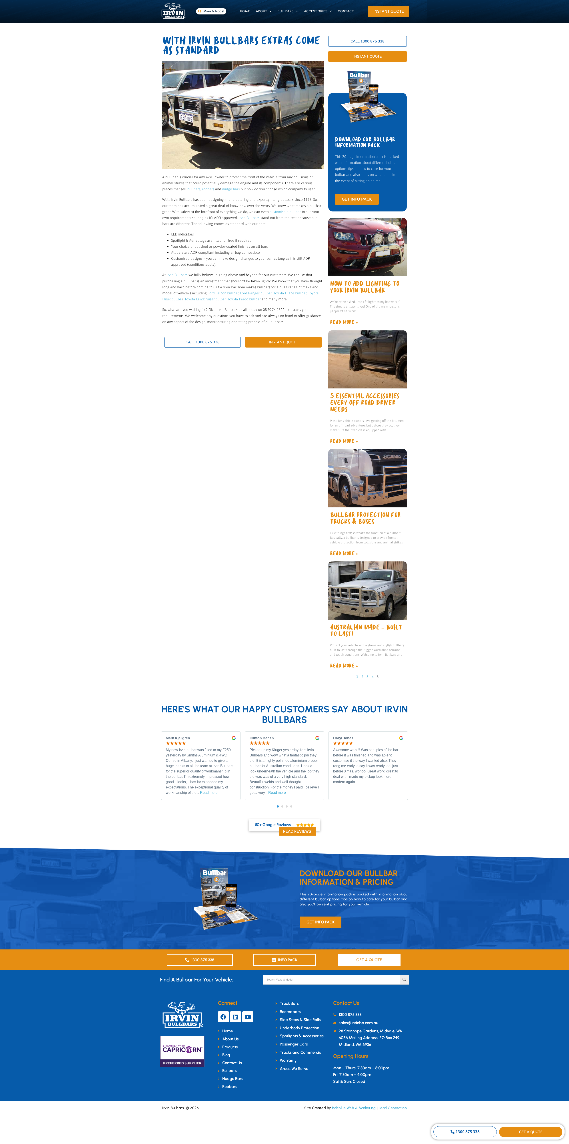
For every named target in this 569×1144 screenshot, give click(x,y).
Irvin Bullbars (249, 218)
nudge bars (231, 189)
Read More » (344, 322)
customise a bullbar (285, 212)
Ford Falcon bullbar (223, 293)
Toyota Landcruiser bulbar (205, 299)
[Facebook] (223, 1016)
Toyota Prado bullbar (244, 299)
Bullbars (286, 11)
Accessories (316, 11)
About (261, 11)
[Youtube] (247, 1016)
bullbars (193, 189)
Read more (209, 792)
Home (245, 11)
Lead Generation (393, 1108)
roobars (208, 189)
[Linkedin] (235, 1016)
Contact (346, 11)
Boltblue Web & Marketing (354, 1108)
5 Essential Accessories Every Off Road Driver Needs (364, 403)
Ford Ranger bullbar (256, 293)
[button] (278, 806)
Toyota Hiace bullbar (290, 293)
